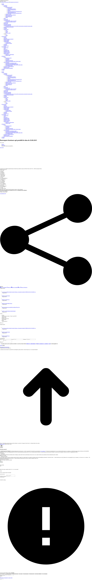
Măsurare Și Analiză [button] (3, 455)
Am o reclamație (44, 573)
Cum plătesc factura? (9, 573)
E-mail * (12, 339)
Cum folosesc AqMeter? (38, 573)
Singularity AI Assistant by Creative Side (6, 577)
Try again (12, 572)
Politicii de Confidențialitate (30, 343)
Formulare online (31, 573)
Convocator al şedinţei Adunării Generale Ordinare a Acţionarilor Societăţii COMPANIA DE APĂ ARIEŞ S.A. (19, 328)
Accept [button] (10, 444)
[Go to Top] (46, 442)
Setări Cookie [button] (7, 444)
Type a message (2, 575)
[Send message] (0, 576)
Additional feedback (3, 476)
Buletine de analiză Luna (5, 299)
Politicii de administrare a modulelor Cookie (43, 343)
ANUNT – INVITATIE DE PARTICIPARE (9, 311)
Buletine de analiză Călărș (6, 295)
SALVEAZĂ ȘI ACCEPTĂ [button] (4, 459)
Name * (1, 339)
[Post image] (3, 291)
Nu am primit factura (15, 573)
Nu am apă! (20, 573)
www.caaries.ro (42, 451)
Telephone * (25, 339)
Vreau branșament (25, 573)
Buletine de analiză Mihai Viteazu (7, 303)
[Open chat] (1, 462)
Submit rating (2, 477)
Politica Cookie (2, 444)
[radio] (0, 474)
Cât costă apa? (2, 573)
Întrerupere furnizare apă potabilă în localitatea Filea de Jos (11, 307)
